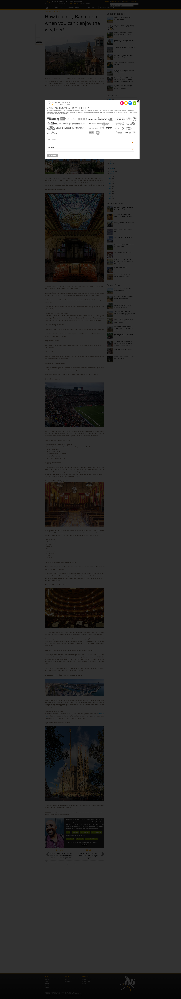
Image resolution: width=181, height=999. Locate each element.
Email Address (90, 139)
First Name (90, 147)
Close (138, 101)
